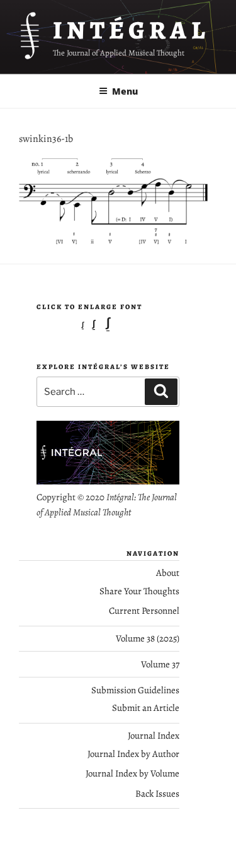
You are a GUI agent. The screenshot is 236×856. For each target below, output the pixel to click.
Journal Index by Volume (132, 773)
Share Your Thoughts (139, 591)
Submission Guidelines (135, 690)
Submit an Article (145, 707)
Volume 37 (160, 664)
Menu (125, 91)
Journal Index (153, 735)
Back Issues (157, 793)
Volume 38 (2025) (147, 638)
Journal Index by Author (133, 754)
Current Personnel (144, 610)
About (167, 572)
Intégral (131, 30)
